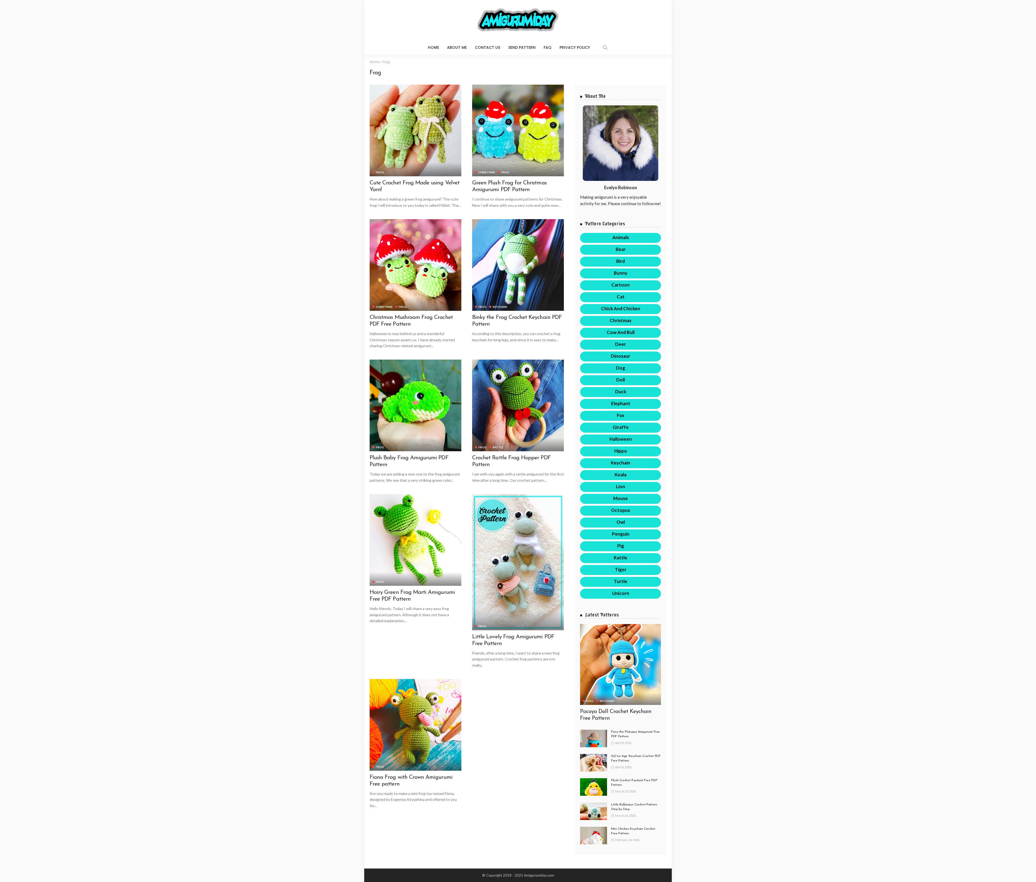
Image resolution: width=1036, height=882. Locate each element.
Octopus (620, 510)
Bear (621, 249)
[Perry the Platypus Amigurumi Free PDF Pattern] (593, 738)
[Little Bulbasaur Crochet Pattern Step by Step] (593, 811)
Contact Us (487, 47)
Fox (620, 415)
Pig (620, 546)
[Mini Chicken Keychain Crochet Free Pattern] (593, 835)
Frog (380, 172)
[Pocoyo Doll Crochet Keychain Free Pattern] (620, 664)
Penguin (620, 534)
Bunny (620, 273)
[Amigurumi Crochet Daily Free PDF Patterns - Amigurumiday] (518, 20)
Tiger (620, 569)
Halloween (620, 439)
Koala (620, 474)
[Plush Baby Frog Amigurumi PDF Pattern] (415, 405)
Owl (620, 522)
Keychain (500, 306)
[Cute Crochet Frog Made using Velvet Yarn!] (415, 130)
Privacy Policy (575, 47)
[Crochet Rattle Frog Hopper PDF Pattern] (518, 405)
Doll (620, 380)
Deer (620, 344)
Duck (620, 391)
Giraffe (621, 427)
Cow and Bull (621, 332)
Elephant (620, 403)
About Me (457, 47)
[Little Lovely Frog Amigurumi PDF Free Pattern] (518, 562)
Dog (620, 368)
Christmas (486, 172)
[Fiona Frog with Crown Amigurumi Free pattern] (415, 725)
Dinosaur (620, 356)
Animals (620, 237)
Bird (620, 261)
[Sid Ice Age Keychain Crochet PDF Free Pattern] (593, 762)
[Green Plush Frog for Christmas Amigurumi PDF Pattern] (518, 130)
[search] (605, 47)
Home (433, 47)
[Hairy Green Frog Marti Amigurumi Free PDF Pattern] (415, 540)
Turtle (620, 581)
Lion (620, 486)
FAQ (547, 47)
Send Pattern (522, 47)
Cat (621, 296)
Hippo (620, 451)
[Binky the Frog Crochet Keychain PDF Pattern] (518, 265)
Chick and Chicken (620, 308)
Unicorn (620, 593)
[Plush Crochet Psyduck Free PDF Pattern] (593, 787)
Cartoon (620, 285)
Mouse (620, 498)
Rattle (498, 447)
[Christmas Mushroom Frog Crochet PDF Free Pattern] (415, 265)
